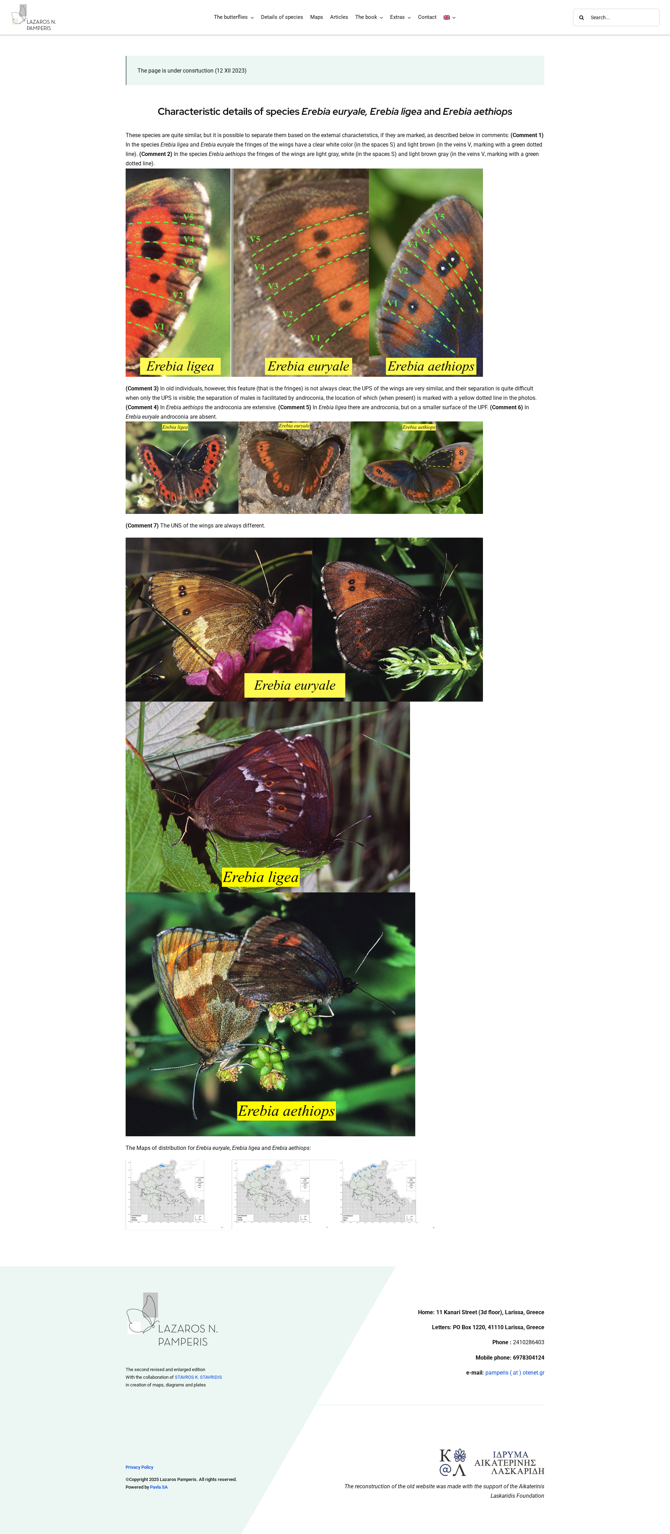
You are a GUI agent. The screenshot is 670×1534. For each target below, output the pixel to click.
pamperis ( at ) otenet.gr (514, 1372)
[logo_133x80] (33, 6)
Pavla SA (159, 1487)
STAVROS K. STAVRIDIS (198, 1377)
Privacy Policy (139, 1467)
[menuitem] (450, 17)
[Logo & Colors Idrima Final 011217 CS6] (492, 1451)
